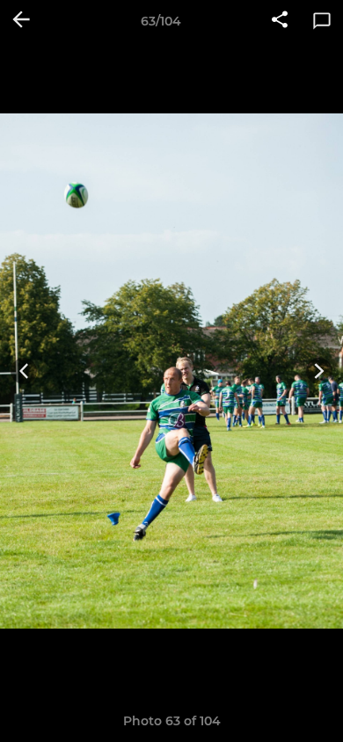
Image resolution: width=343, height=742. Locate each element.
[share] (279, 21)
